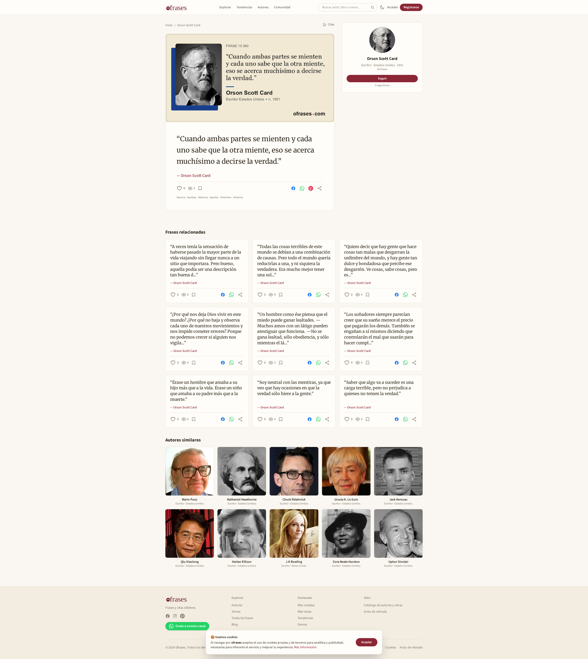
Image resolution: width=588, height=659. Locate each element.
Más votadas (306, 605)
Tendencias (244, 7)
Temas (236, 611)
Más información (305, 647)
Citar (331, 24)
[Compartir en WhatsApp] (302, 188)
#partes (214, 197)
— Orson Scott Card (193, 175)
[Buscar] (374, 7)
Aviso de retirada (375, 611)
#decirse (203, 197)
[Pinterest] (182, 616)
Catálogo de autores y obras (383, 605)
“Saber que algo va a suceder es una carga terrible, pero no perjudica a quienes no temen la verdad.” (379, 388)
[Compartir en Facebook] (293, 188)
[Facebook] (167, 616)
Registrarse (411, 7)
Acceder (392, 7)
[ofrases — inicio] (178, 7)
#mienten (226, 197)
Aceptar (366, 642)
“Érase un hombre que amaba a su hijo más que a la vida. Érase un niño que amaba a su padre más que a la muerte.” (206, 391)
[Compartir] (319, 188)
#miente (238, 197)
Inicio (169, 25)
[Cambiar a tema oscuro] (382, 7)
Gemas (302, 624)
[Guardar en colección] (200, 188)
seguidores (382, 85)
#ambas (191, 197)
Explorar (225, 7)
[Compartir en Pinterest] (310, 188)
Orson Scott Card (188, 25)
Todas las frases (242, 618)
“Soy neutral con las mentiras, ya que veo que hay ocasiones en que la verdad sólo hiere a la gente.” (294, 388)
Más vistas (304, 611)
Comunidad (282, 7)
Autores (263, 7)
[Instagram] (175, 616)
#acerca (181, 197)
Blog (235, 624)
